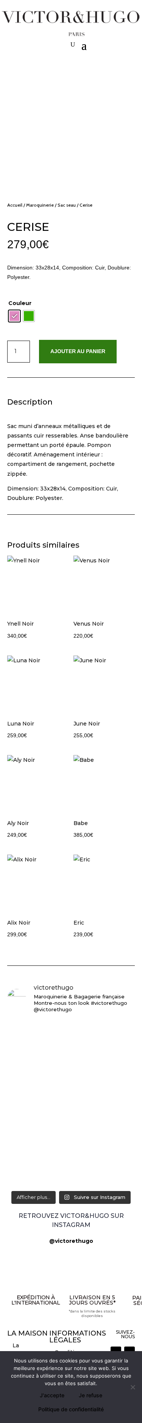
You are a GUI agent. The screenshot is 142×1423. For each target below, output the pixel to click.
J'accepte (52, 1395)
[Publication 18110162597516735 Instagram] (71, 1066)
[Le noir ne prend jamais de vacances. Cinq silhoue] (71, 1040)
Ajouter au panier (77, 351)
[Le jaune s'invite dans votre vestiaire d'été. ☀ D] (71, 1136)
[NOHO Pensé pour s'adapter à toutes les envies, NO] (71, 1087)
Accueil (14, 205)
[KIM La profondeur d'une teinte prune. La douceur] (71, 1171)
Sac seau (67, 205)
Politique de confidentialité (71, 1409)
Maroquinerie (40, 205)
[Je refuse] (132, 1387)
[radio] (14, 316)
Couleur (19, 303)
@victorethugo (71, 1241)
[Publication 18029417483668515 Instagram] (71, 1109)
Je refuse (90, 1395)
